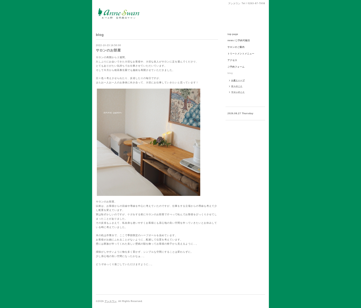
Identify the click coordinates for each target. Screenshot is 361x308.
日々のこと (237, 86)
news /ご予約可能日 (239, 40)
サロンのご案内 (236, 47)
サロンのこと (238, 92)
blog (230, 73)
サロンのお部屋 (108, 50)
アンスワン (111, 301)
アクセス (232, 60)
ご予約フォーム (236, 66)
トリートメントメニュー (241, 53)
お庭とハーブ (238, 80)
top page (233, 34)
